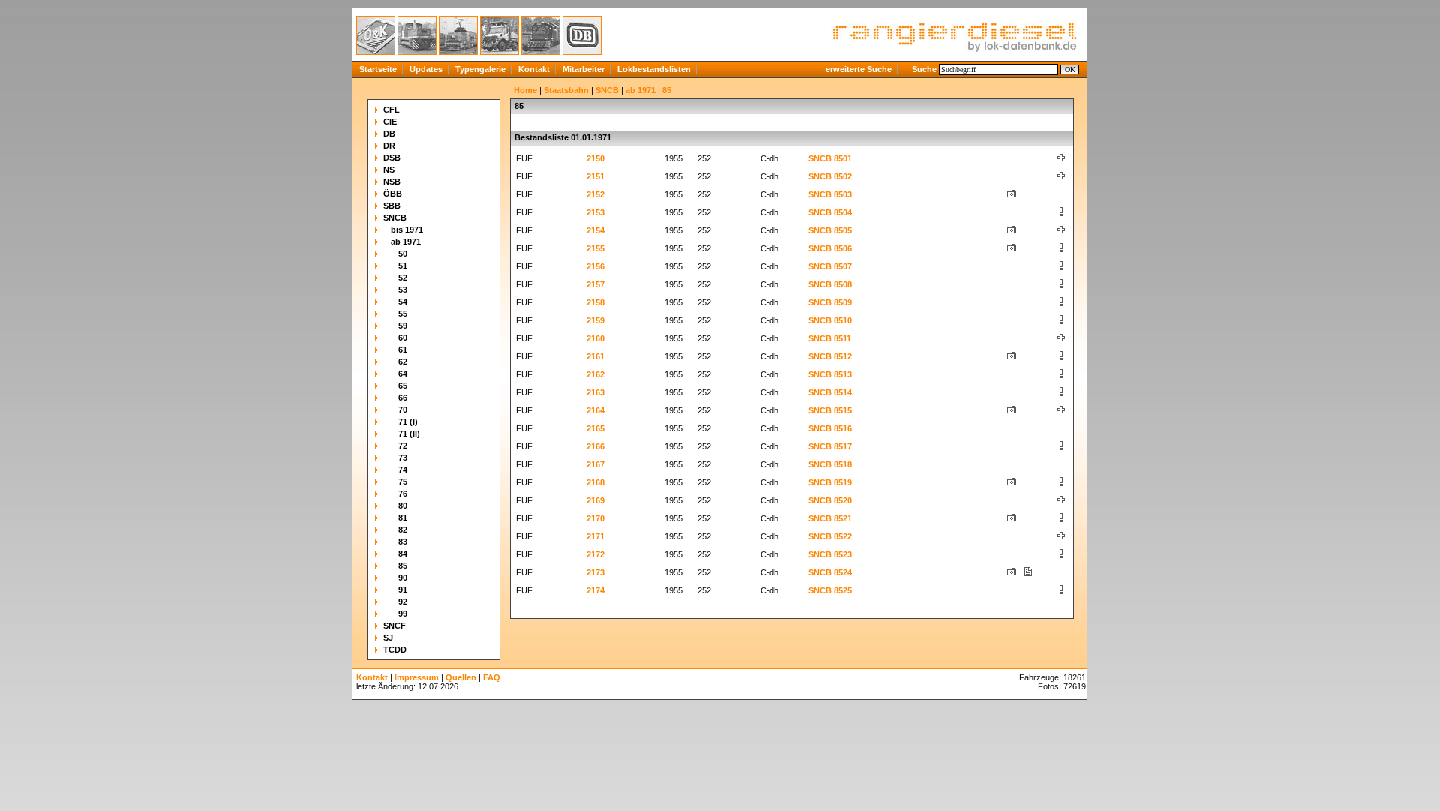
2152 (595, 194)
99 (402, 613)
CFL (391, 109)
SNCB (394, 217)
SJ (388, 637)
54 (402, 301)
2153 (595, 212)
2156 (595, 266)
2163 (595, 392)
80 (402, 505)
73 (402, 457)
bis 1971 (407, 229)
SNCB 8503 (830, 194)
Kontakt (534, 69)
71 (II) (409, 433)
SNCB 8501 (830, 158)
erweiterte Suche (859, 69)
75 (402, 481)
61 (402, 349)
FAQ (491, 677)
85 (402, 565)
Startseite (378, 69)
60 (402, 337)
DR (389, 145)
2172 (595, 554)
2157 (595, 284)
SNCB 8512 (830, 356)
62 (402, 361)
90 (402, 577)
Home (525, 90)
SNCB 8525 (830, 590)
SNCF (394, 625)
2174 (595, 590)
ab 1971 (406, 241)
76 (402, 493)
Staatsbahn (566, 90)
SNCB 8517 (830, 446)
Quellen (461, 677)
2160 (595, 338)
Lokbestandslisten (654, 69)
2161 (595, 356)
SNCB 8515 (830, 410)
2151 (595, 176)
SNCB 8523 (830, 554)
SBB (391, 205)
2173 (595, 572)
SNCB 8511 (829, 338)
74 (402, 469)
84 (402, 553)
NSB (391, 181)
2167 (595, 464)
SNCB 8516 (830, 428)
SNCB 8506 (830, 248)
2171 (595, 536)
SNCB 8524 (830, 572)
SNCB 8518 (830, 464)
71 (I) (408, 421)
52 (402, 277)
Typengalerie (480, 69)
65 (402, 385)
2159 (595, 320)
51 (402, 265)
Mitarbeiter (583, 69)
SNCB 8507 (830, 266)
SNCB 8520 (830, 500)
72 (402, 445)
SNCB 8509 (830, 302)
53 (402, 289)
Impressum (416, 677)
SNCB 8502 (830, 176)
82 (402, 529)
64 (402, 373)
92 (402, 601)
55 (402, 313)
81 (402, 517)
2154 (595, 230)
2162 (595, 374)
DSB (391, 157)
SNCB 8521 (830, 518)
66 (402, 397)
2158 (595, 302)
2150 (595, 158)
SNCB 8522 (830, 536)
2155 (595, 248)
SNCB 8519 (830, 482)
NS (388, 169)
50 (402, 253)
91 (402, 589)
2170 (595, 518)
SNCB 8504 (830, 212)
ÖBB (392, 193)
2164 (595, 410)
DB (389, 133)
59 (402, 325)
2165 (595, 428)
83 (402, 541)
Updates (426, 69)
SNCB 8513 (830, 374)
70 (402, 409)
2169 (595, 500)
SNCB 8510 (830, 320)
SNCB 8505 (830, 230)
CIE (390, 121)
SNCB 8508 (830, 284)
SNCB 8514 (830, 392)
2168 (595, 482)
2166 (595, 446)
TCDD (394, 649)
